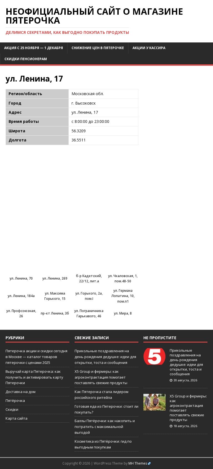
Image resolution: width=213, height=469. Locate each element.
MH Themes (137, 463)
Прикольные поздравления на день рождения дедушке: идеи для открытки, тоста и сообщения (105, 356)
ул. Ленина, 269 (54, 278)
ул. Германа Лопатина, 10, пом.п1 (123, 295)
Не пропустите (159, 337)
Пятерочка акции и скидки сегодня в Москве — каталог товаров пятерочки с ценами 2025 (36, 356)
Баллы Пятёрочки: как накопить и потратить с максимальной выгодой (105, 426)
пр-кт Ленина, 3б (55, 313)
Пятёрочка (15, 400)
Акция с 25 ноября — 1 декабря (33, 47)
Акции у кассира (149, 47)
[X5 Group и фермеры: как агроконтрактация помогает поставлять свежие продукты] (154, 407)
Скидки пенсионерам (25, 59)
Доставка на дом (21, 391)
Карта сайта (16, 418)
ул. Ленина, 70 (21, 278)
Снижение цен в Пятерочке (98, 47)
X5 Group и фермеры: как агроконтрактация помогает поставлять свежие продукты (101, 377)
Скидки (12, 409)
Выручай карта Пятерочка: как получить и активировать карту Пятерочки (34, 377)
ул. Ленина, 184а (21, 295)
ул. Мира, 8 (123, 313)
